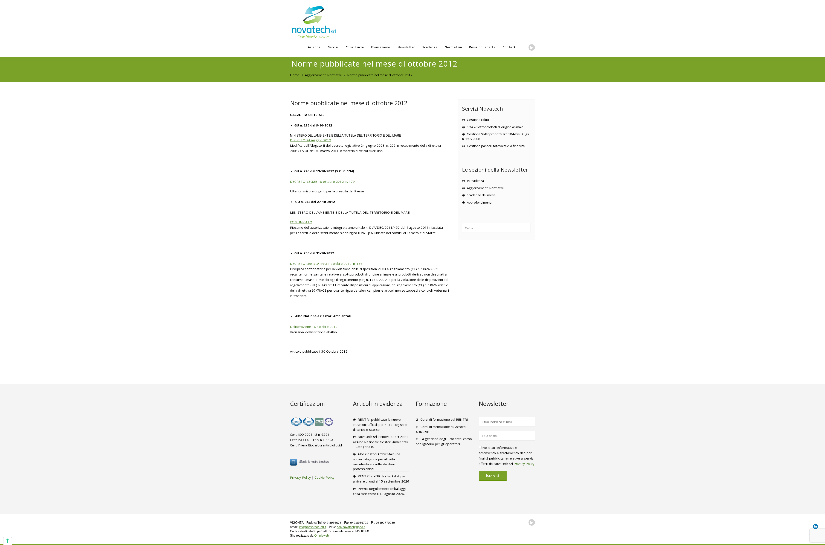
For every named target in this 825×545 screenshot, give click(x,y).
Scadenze (429, 47)
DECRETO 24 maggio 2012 (310, 140)
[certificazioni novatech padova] (312, 421)
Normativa (453, 47)
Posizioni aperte (482, 47)
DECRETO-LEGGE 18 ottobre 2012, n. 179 (322, 181)
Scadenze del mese (481, 195)
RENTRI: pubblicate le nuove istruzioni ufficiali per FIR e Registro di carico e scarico (380, 424)
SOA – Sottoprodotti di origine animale (495, 127)
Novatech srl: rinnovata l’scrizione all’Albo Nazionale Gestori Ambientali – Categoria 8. (380, 441)
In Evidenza (475, 180)
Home (294, 75)
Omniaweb (321, 535)
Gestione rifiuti (478, 119)
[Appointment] (313, 22)
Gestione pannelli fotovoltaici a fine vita (496, 146)
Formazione (380, 47)
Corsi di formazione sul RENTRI (444, 419)
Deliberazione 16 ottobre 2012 (314, 326)
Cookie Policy (325, 477)
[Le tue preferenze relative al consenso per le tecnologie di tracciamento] (7, 541)
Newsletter (406, 47)
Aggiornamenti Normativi (323, 75)
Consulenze (355, 47)
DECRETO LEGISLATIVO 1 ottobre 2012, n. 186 (326, 263)
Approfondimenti (479, 202)
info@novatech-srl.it (312, 527)
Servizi (333, 47)
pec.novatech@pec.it (351, 527)
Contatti (509, 47)
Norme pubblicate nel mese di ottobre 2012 (348, 103)
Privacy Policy (300, 477)
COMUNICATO (301, 222)
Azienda (314, 47)
